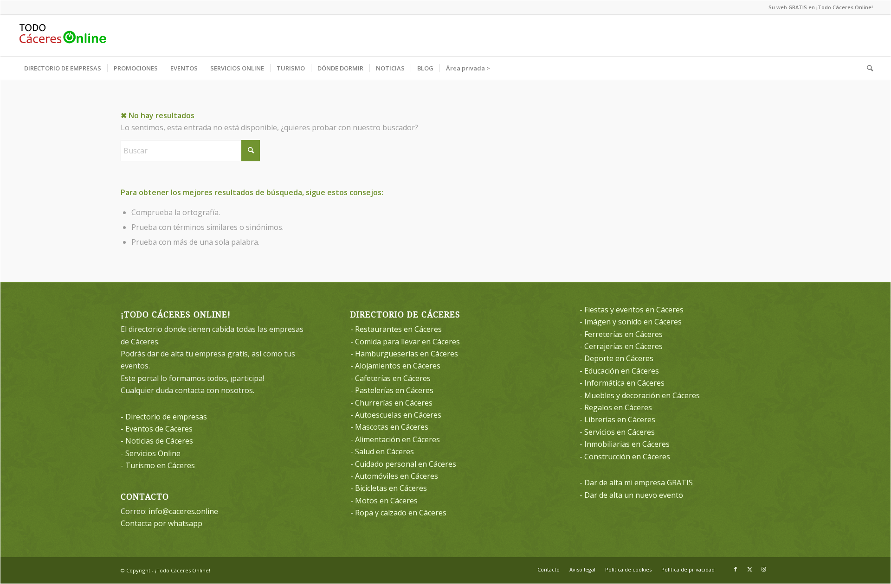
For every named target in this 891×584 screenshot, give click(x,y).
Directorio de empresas (166, 417)
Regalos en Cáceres (618, 407)
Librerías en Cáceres (619, 419)
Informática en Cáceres (624, 383)
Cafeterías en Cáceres (393, 378)
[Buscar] (867, 68)
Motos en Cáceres (386, 500)
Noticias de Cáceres (159, 441)
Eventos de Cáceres (159, 429)
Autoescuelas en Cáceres (398, 415)
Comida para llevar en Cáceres (407, 341)
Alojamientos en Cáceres (397, 366)
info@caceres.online (183, 511)
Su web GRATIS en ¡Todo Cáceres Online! (820, 7)
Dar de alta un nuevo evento (633, 495)
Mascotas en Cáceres (391, 427)
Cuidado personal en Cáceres (405, 464)
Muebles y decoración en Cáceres (642, 395)
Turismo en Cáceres (160, 465)
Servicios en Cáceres (619, 432)
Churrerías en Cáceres (394, 403)
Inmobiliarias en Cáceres (627, 444)
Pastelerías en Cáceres (394, 390)
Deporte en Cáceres (618, 358)
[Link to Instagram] (763, 569)
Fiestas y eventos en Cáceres (634, 310)
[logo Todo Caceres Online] (62, 35)
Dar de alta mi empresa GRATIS (638, 482)
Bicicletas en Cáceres (391, 488)
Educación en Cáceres (621, 371)
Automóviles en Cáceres (396, 476)
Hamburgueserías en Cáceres (406, 354)
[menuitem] (62, 68)
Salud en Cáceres (384, 451)
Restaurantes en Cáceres (398, 329)
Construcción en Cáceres (627, 456)
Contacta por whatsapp (161, 523)
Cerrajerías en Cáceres (623, 346)
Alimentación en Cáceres (397, 439)
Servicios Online (153, 453)
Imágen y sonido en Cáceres (633, 322)
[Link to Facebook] (735, 569)
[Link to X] (749, 569)
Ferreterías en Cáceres (623, 334)
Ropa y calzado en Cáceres (400, 513)
